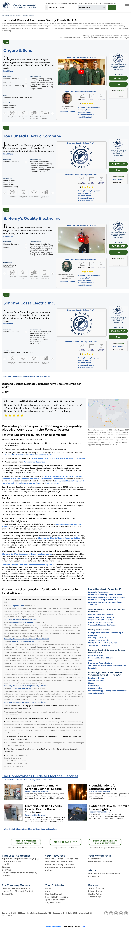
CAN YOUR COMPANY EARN (105, 842)
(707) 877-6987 (118, 164)
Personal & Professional (56, 897)
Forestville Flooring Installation (102, 600)
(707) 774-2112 (118, 246)
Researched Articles (86, 115)
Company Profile (84, 110)
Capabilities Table (85, 117)
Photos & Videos (84, 112)
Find (111, 7)
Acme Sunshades (95, 655)
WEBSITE (120, 94)
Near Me (6, 864)
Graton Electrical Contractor (100, 622)
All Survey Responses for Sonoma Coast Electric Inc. (25, 702)
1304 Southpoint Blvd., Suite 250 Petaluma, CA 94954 (71, 913)
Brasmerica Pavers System (100, 663)
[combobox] (62, 7)
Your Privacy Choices (72, 926)
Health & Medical (53, 894)
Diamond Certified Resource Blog (61, 859)
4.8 (79, 187)
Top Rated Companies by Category (19, 858)
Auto (47, 891)
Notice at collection (53, 926)
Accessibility (94, 897)
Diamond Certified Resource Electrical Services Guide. (28, 455)
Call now (117, 78)
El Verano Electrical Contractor (101, 615)
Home (48, 888)
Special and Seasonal (55, 900)
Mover (91, 683)
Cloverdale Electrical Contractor (102, 625)
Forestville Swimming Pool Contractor (105, 595)
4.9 (79, 272)
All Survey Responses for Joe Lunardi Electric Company (26, 639)
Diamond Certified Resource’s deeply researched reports (27, 565)
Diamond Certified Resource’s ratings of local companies (27, 554)
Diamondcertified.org (8, 15)
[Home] (6, 6)
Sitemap (6, 867)
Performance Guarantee (34, 462)
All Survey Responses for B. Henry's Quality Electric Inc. (26, 686)
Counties (6, 870)
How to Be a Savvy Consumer (59, 864)
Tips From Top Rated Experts (59, 861)
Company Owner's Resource (16, 888)
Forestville (18, 15)
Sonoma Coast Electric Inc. (20, 688)
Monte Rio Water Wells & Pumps (102, 643)
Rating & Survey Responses (89, 107)
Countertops (93, 686)
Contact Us (93, 876)
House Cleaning (95, 688)
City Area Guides (53, 902)
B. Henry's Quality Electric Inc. (22, 641)
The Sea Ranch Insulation (99, 645)
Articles (48, 870)
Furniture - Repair (96, 678)
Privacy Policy (95, 891)
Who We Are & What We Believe (104, 873)
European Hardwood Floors (100, 658)
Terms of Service (96, 888)
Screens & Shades (96, 680)
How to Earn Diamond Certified (17, 891)
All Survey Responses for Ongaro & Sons (20, 619)
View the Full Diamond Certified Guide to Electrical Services (30, 829)
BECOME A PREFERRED (26, 842)
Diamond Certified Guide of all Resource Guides (59, 538)
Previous (4, 113)
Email (118, 84)
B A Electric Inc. (52, 483)
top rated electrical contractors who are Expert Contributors (58, 458)
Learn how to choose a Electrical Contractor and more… (26, 376)
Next (52, 113)
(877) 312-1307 (7, 915)
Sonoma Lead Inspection (99, 640)
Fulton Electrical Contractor (100, 620)
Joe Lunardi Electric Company (68, 481)
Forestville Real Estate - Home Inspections (106, 597)
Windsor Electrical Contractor (101, 617)
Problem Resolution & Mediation (61, 867)
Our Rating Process (11, 861)
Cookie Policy (95, 894)
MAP (114, 94)
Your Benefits (94, 859)
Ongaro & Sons (33, 483)
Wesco (91, 660)
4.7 (79, 104)
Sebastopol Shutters (97, 638)
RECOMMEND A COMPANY (65, 842)
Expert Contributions (66, 111)
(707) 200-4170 (118, 331)
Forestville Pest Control (98, 592)
